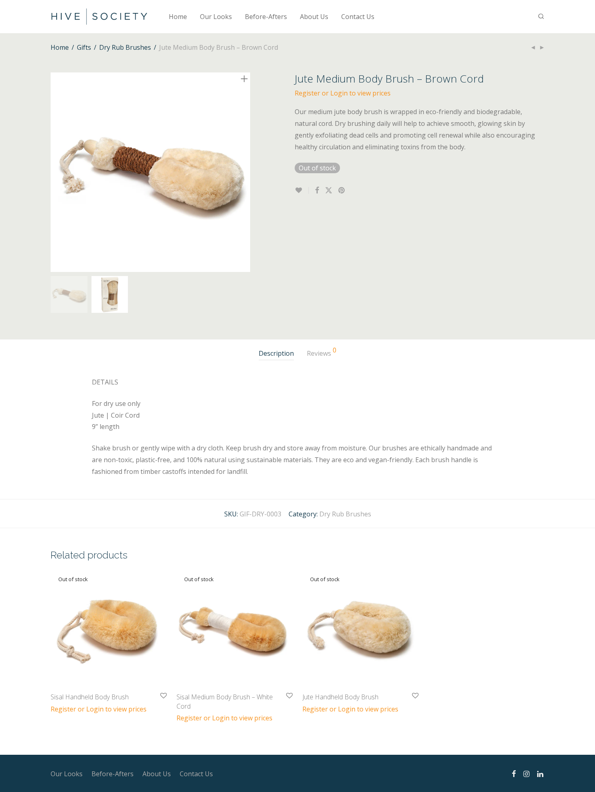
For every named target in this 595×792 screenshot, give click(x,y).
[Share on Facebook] (317, 190)
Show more (64, 708)
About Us (314, 16)
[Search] (541, 16)
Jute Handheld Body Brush (340, 696)
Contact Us (357, 16)
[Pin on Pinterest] (342, 190)
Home (178, 16)
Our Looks (216, 16)
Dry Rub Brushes (125, 47)
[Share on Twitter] (328, 190)
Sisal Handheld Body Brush (90, 696)
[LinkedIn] (540, 773)
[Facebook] (514, 773)
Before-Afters (266, 16)
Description (276, 353)
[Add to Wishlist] (302, 190)
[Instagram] (526, 773)
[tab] (276, 353)
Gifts (84, 47)
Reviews (321, 352)
